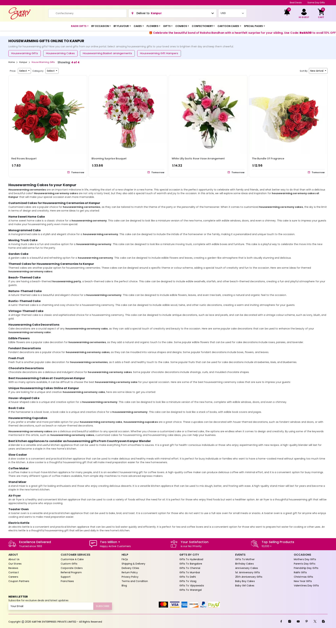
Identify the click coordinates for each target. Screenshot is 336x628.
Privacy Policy (130, 577)
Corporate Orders (72, 568)
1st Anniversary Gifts (247, 572)
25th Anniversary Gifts (248, 577)
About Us (13, 559)
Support (66, 577)
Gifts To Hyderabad (191, 559)
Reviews (13, 568)
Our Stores (15, 563)
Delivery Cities (130, 568)
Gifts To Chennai (189, 568)
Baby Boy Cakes (245, 581)
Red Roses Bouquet (24, 158)
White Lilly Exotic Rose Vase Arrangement (198, 158)
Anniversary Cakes (246, 568)
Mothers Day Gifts (305, 559)
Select (23, 71)
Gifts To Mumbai (189, 572)
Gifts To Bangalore (190, 563)
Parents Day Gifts (304, 563)
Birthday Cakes (244, 563)
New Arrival (317, 71)
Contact (13, 572)
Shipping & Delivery (133, 563)
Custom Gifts (69, 563)
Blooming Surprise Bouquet (109, 158)
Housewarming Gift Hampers (159, 53)
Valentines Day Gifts (306, 585)
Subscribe (102, 606)
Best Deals (296, 2)
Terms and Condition (135, 581)
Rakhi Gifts (300, 572)
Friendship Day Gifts (306, 568)
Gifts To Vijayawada (191, 585)
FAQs (125, 559)
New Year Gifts (303, 581)
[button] (80, 26)
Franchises (67, 581)
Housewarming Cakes (60, 53)
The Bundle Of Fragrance (268, 158)
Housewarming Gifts (24, 53)
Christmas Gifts (303, 577)
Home (11, 62)
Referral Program (71, 572)
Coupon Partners (18, 581)
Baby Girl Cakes (244, 585)
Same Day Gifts (316, 2)
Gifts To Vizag (187, 581)
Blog (124, 585)
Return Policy (130, 572)
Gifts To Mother (245, 559)
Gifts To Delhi (187, 577)
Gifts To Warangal (190, 590)
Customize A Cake (72, 559)
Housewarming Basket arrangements (107, 53)
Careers (13, 577)
